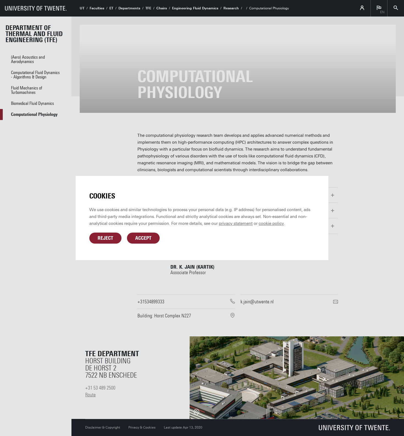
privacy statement (236, 223)
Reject (105, 238)
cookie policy (271, 223)
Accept (143, 238)
